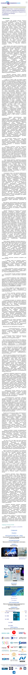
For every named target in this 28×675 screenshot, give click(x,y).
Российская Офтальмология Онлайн (18, 665)
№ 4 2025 (7, 619)
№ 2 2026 (7, 612)
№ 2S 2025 (10, 625)
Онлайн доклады (5, 557)
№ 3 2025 (10, 622)
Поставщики (14, 600)
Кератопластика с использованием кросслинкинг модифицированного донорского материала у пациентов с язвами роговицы (14, 11)
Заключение (5, 14)
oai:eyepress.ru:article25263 (16, 526)
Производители (14, 598)
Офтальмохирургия (10, 611)
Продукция (14, 596)
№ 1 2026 (7, 615)
